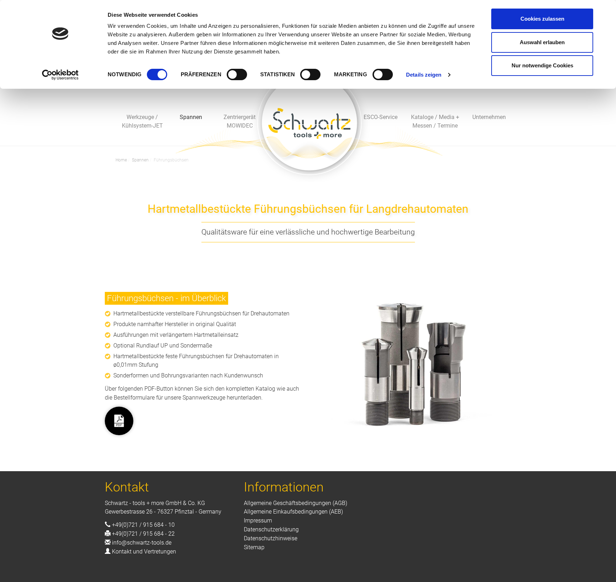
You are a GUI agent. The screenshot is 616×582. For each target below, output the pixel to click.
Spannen (140, 160)
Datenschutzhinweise (270, 538)
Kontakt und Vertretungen (144, 551)
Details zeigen (423, 75)
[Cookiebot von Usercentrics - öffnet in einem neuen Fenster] (60, 74)
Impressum (258, 520)
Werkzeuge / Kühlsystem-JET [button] (142, 121)
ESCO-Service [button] (380, 117)
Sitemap (254, 547)
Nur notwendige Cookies (542, 65)
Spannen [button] (191, 117)
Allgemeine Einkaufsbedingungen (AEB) (293, 511)
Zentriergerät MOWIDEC (240, 121)
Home (121, 160)
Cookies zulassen (542, 19)
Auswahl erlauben (542, 42)
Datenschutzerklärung (271, 529)
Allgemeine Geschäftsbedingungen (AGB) (295, 503)
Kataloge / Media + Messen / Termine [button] (435, 121)
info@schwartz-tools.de (141, 542)
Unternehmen (489, 117)
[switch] (237, 74)
